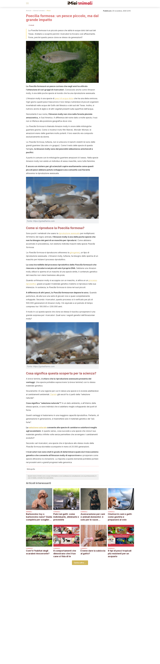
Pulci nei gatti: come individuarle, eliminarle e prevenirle (66, 517)
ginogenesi (75, 252)
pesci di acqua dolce (64, 98)
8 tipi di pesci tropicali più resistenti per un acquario (119, 553)
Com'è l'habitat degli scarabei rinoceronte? (38, 552)
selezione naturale (38, 427)
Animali (28, 10)
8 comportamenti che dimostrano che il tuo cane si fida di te (64, 553)
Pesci (49, 10)
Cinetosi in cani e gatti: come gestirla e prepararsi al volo (120, 517)
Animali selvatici (39, 10)
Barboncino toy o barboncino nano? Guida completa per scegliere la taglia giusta (39, 517)
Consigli (56, 512)
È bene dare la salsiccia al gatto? (93, 552)
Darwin (53, 394)
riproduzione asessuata (69, 233)
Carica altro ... (80, 563)
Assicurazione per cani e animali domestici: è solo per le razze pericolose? (93, 517)
